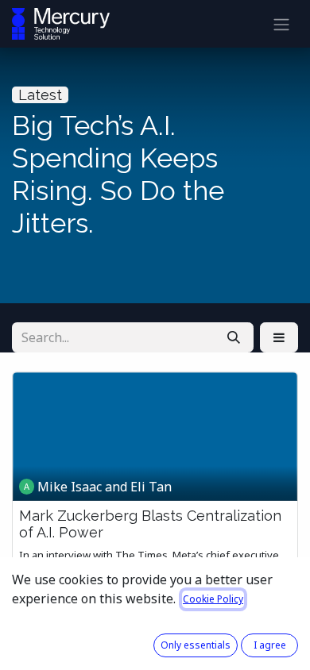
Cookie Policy (213, 599)
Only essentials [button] (196, 645)
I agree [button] (270, 645)
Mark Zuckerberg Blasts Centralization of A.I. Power (150, 524)
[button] (279, 337)
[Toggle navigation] (281, 23)
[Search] (234, 337)
